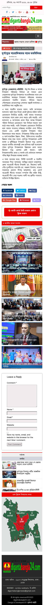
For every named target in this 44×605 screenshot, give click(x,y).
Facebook (8, 191)
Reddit (20, 195)
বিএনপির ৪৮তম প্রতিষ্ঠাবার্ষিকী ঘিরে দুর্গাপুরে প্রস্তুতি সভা (22, 317)
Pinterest (25, 200)
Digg (33, 191)
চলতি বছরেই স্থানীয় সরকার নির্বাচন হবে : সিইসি (20, 341)
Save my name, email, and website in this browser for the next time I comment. (20, 437)
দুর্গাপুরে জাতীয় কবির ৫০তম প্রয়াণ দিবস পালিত (20, 365)
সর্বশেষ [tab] (22, 455)
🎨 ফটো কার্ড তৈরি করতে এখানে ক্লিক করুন (22, 212)
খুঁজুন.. (36, 7)
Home (7, 48)
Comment (12, 383)
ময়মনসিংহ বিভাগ (27, 48)
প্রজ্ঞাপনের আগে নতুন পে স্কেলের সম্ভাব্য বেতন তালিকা (20, 245)
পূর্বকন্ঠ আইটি (31, 602)
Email (10, 417)
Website (10, 425)
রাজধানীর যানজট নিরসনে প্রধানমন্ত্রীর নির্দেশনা (18, 293)
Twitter (22, 191)
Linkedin (8, 195)
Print (37, 200)
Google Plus (10, 200)
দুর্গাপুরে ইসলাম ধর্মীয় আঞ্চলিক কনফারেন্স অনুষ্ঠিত (21, 269)
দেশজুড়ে (18, 48)
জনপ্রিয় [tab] (22, 459)
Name (10, 409)
